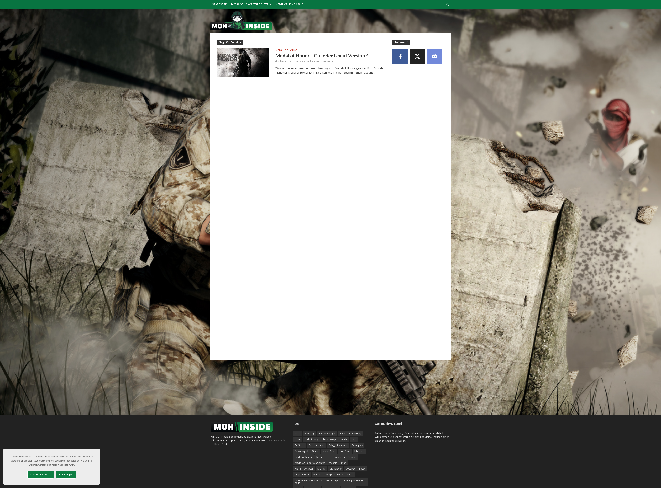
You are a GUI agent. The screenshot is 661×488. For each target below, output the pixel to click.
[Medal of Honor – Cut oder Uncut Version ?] (243, 62)
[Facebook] (400, 56)
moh (343, 462)
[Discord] (434, 56)
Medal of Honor (286, 50)
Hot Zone (344, 451)
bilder (298, 439)
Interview (359, 451)
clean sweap (329, 439)
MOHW (321, 468)
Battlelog (309, 433)
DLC (353, 439)
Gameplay (357, 445)
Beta (342, 433)
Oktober (350, 468)
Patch (362, 468)
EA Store (299, 445)
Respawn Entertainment (339, 474)
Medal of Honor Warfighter (250, 4)
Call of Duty (311, 439)
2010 (297, 433)
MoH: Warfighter (304, 468)
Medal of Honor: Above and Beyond (336, 457)
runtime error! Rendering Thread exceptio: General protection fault (329, 482)
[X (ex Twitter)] (417, 56)
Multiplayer (335, 468)
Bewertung (355, 433)
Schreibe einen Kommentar (318, 61)
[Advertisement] (388, 20)
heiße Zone (329, 451)
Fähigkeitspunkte (338, 445)
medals (333, 462)
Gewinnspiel (301, 451)
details (343, 439)
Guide (315, 451)
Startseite (219, 4)
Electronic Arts (316, 445)
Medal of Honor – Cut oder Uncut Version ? (321, 56)
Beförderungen (327, 433)
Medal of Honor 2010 (289, 4)
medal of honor (303, 457)
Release (317, 474)
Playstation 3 (302, 474)
